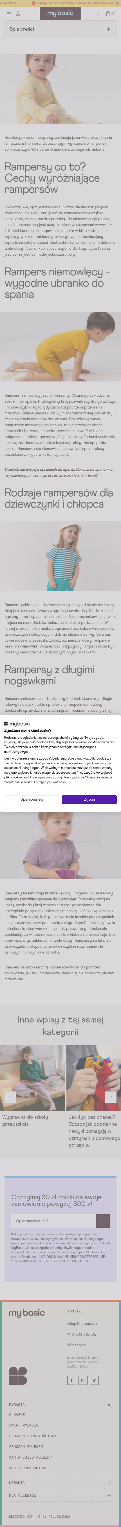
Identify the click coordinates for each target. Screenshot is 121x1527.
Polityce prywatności (50, 782)
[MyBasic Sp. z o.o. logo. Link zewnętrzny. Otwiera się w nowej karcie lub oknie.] (17, 724)
